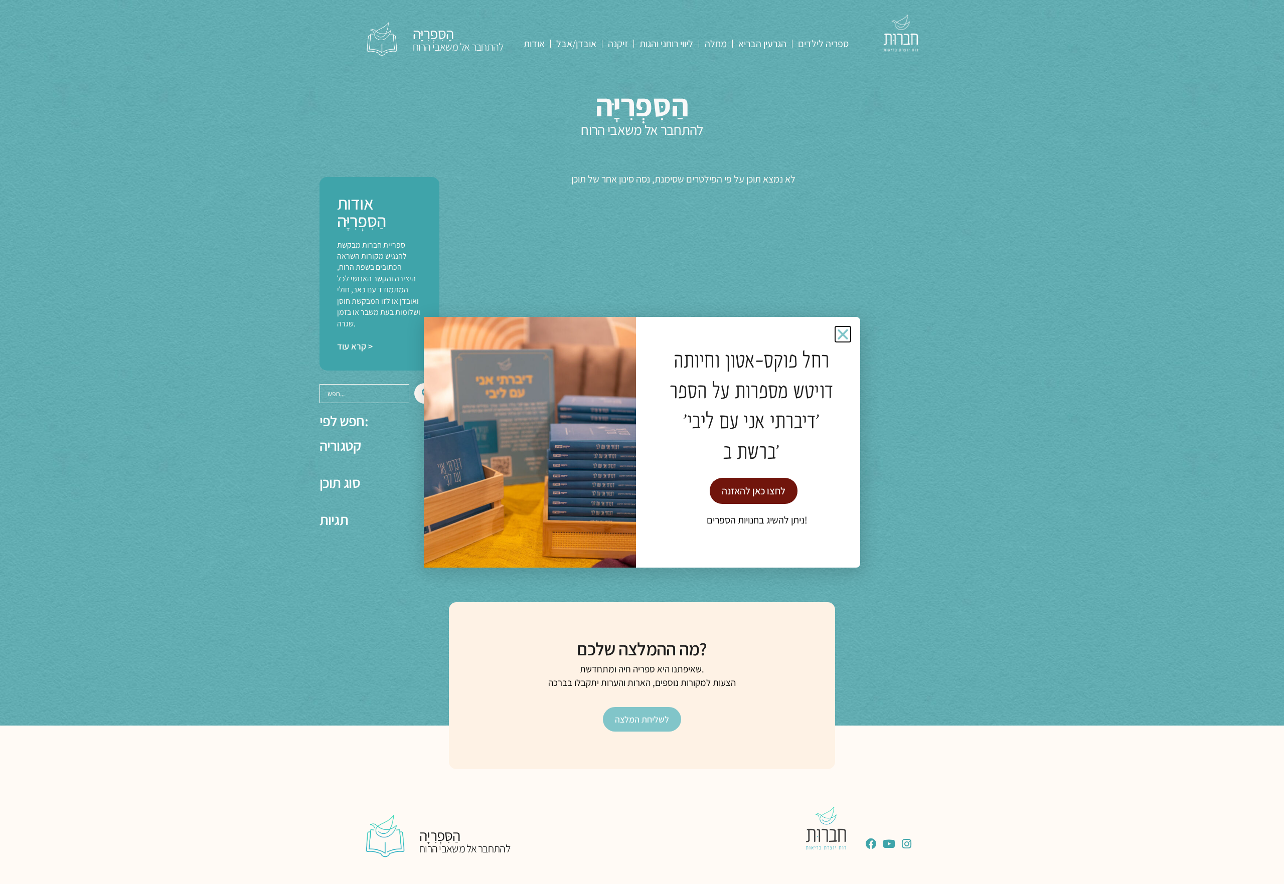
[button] (843, 334)
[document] (642, 442)
